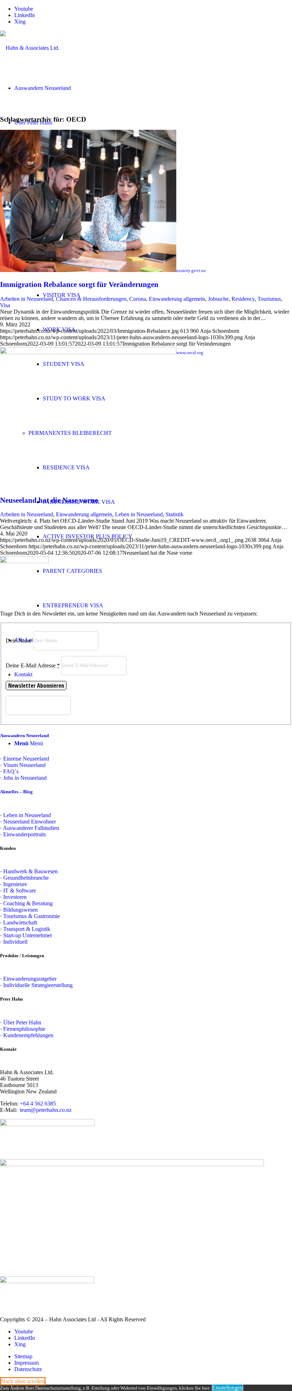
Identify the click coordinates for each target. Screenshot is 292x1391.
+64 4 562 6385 (38, 1103)
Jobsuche (218, 299)
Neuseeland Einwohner (29, 822)
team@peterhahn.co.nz (46, 1110)
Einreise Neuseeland (26, 759)
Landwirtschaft (20, 923)
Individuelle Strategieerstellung (38, 985)
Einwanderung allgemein (177, 299)
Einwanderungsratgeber (30, 979)
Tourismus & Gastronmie (31, 916)
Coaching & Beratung (28, 903)
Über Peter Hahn (22, 1022)
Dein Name (19, 640)
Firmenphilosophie (24, 1029)
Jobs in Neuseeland (25, 778)
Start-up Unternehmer (27, 935)
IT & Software (19, 891)
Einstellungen (227, 1388)
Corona (137, 299)
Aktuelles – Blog (16, 791)
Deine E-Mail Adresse (33, 665)
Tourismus (269, 299)
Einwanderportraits (24, 834)
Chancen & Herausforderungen (91, 299)
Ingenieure (15, 884)
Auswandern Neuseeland (24, 735)
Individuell (15, 942)
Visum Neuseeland (24, 765)
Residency (243, 299)
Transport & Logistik (26, 929)
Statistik (174, 514)
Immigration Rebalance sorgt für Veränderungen (79, 284)
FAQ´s (11, 771)
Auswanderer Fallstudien (31, 828)
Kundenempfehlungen (28, 1035)
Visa (5, 305)
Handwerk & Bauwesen (30, 871)
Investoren (15, 897)
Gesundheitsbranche (26, 878)
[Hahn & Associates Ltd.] (29, 48)
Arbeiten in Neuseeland (26, 299)
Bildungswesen (20, 910)
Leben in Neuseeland (139, 514)
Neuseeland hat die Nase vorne (49, 500)
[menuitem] (153, 1356)
